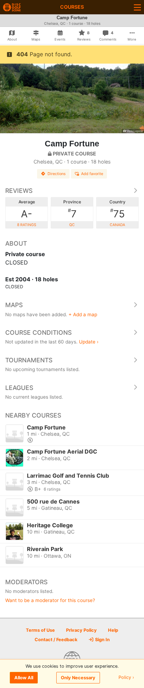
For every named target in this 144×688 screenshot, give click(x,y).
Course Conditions (38, 332)
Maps (14, 305)
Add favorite (92, 173)
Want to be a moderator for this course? (50, 600)
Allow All (23, 677)
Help (113, 630)
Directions (57, 173)
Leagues (19, 387)
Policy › (126, 677)
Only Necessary (78, 677)
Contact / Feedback (56, 639)
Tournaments (28, 360)
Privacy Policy (81, 630)
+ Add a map (83, 314)
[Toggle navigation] (137, 7)
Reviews (19, 190)
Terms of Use (40, 630)
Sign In (102, 639)
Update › (89, 342)
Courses (72, 7)
